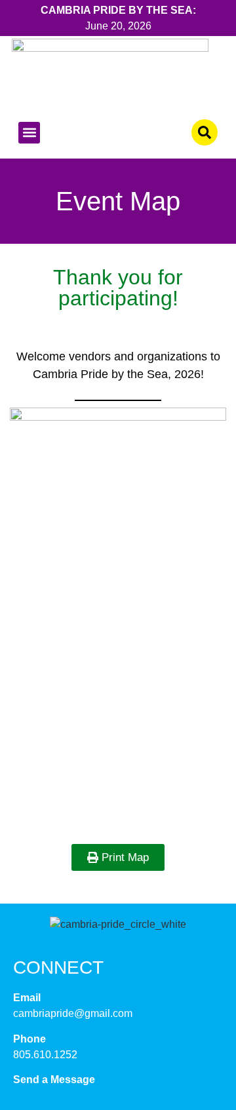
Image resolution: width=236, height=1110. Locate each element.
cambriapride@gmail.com (72, 1013)
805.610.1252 (45, 1054)
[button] (29, 133)
